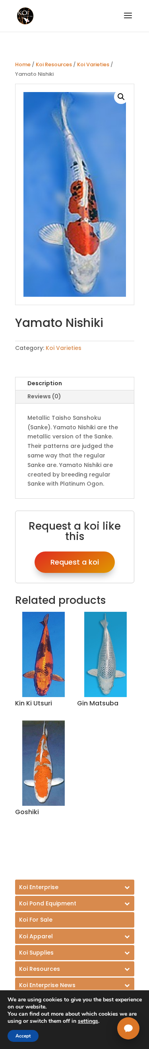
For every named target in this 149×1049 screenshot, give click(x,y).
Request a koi (74, 562)
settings (88, 1021)
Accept (23, 1036)
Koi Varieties (93, 64)
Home (23, 64)
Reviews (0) (44, 396)
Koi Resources (54, 64)
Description (44, 383)
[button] (121, 97)
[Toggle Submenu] (74, 887)
